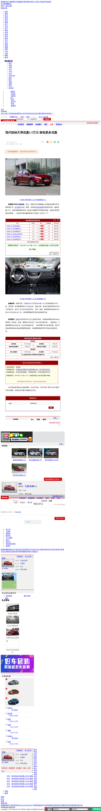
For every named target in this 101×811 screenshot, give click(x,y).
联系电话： (34, 403)
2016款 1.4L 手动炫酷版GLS (14, 228)
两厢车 (12, 92)
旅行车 (13, 101)
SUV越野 (9, 538)
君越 (62, 549)
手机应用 (48, 2)
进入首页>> (29, 556)
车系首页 (21, 124)
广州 (8, 113)
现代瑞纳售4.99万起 (52, 460)
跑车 (12, 103)
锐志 (43, 549)
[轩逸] (13, 692)
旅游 (6, 34)
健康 (6, 22)
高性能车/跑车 (11, 544)
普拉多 (47, 549)
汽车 (6, 26)
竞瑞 (9, 742)
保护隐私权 (49, 805)
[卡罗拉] (13, 683)
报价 (10, 78)
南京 (30, 113)
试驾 (10, 67)
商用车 (28, 2)
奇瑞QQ (29, 551)
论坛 (6, 51)
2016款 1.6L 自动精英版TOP (14, 239)
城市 (35, 789)
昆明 (18, 113)
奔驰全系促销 (12, 613)
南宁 (37, 113)
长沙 (21, 113)
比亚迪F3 (57, 549)
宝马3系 (14, 549)
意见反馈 (70, 805)
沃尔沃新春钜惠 (12, 625)
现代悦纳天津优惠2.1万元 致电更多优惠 (24, 781)
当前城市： (45, 501)
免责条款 (56, 805)
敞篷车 (13, 106)
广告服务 (35, 805)
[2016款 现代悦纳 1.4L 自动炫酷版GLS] (34, 195)
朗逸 (9, 719)
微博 (6, 793)
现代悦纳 (9, 596)
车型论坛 (59, 124)
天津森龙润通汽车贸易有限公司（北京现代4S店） (33, 369)
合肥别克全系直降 (12, 637)
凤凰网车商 (21, 2)
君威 (5, 549)
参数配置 (30, 124)
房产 (6, 28)
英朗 (9, 725)
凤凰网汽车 (13, 2)
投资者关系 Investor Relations (22, 805)
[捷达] (13, 702)
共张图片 (5, 568)
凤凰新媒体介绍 (6, 805)
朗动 (17, 319)
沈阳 (11, 113)
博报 (6, 791)
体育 (6, 18)
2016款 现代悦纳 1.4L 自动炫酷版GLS (33, 200)
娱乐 (6, 16)
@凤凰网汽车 (15, 439)
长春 (15, 113)
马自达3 (3, 551)
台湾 (35, 754)
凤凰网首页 (5, 2)
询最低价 (20, 556)
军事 (6, 45)
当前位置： (5, 117)
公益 (6, 53)
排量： (20, 490)
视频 (6, 47)
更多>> (55, 418)
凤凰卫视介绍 (78, 805)
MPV (12, 99)
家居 (6, 30)
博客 (6, 49)
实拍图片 (38, 124)
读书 (6, 36)
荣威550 (35, 551)
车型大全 (12, 75)
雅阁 (2, 549)
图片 (10, 80)
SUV (12, 98)
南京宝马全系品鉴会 (12, 651)
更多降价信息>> (58, 496)
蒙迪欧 (9, 549)
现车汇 (33, 2)
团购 (10, 84)
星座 (6, 57)
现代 (38, 207)
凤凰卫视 (4, 8)
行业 (10, 71)
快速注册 (18, 512)
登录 (7, 6)
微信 (9, 4)
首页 (35, 749)
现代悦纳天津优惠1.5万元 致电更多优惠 (24, 784)
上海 (5, 113)
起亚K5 (28, 549)
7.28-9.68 (23, 560)
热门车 (8, 529)
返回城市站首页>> (54, 423)
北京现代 (6, 121)
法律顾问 (63, 805)
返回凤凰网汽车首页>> (53, 479)
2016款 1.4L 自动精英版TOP (14, 236)
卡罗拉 (52, 549)
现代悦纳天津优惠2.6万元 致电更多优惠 (24, 776)
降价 (28, 117)
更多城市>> (49, 113)
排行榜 (11, 88)
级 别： (17, 563)
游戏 (35, 787)
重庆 (40, 113)
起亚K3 (19, 549)
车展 (37, 2)
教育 (6, 39)
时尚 (6, 20)
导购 (10, 65)
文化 (6, 41)
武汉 (34, 113)
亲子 (6, 24)
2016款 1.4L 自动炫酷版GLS (14, 231)
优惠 (10, 82)
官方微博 (4, 4)
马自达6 (33, 549)
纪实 (2, 799)
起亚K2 (10, 736)
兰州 (27, 113)
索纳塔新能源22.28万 (19, 460)
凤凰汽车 (56, 357)
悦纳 (12, 121)
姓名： (11, 403)
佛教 (6, 55)
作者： (7, 439)
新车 (10, 63)
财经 (6, 14)
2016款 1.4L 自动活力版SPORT (14, 234)
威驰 (9, 730)
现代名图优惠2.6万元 (35, 460)
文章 (51, 124)
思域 (24, 549)
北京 (2, 109)
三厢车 (13, 94)
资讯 (6, 11)
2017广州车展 (43, 117)
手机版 (42, 2)
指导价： (17, 560)
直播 (2, 801)
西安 (43, 113)
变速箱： (21, 494)
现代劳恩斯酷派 (21, 551)
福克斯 (10, 713)
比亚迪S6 (12, 551)
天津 (24, 113)
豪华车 (13, 96)
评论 (35, 756)
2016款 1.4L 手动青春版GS (13, 226)
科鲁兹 (10, 708)
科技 (6, 32)
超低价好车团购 (92, 123)
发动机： (17, 566)
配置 (6, 598)
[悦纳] (9, 488)
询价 (10, 86)
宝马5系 (39, 549)
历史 (6, 43)
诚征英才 (42, 805)
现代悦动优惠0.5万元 (19, 475)
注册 (10, 6)
